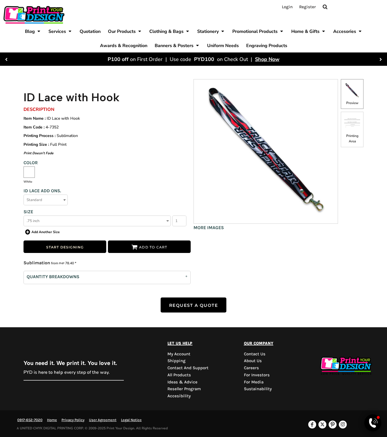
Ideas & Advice (182, 382)
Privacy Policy (72, 420)
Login (287, 6)
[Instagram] (343, 424)
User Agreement (102, 420)
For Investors (257, 374)
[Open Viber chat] (372, 422)
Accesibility (179, 395)
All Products (179, 374)
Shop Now (267, 59)
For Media (253, 382)
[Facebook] (312, 424)
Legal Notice (131, 420)
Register (307, 6)
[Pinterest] (333, 424)
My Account (178, 353)
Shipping (176, 360)
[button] (33, 31)
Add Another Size (45, 232)
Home (52, 420)
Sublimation (37, 262)
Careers (251, 367)
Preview (352, 103)
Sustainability (258, 388)
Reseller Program (184, 388)
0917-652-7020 (29, 420)
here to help (50, 372)
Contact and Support (188, 367)
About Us (253, 360)
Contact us (254, 353)
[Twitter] (322, 424)
